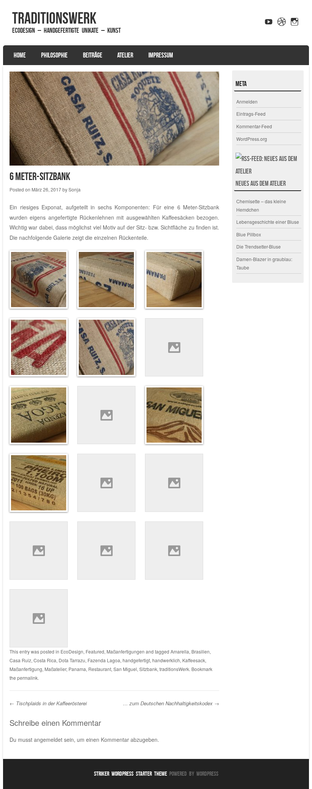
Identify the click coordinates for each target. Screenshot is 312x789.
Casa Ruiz (20, 660)
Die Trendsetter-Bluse (258, 246)
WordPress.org (251, 138)
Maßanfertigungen (126, 651)
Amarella (179, 651)
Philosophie (54, 55)
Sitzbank (148, 669)
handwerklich (166, 660)
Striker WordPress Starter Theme (130, 773)
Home (20, 55)
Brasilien (200, 651)
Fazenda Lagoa (104, 660)
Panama (77, 669)
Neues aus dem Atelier (261, 183)
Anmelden (247, 101)
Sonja (74, 189)
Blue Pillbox (248, 234)
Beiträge (92, 55)
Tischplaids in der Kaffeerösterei (48, 703)
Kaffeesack (193, 660)
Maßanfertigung (26, 669)
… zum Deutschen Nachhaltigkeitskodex (171, 703)
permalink (27, 677)
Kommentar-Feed (254, 126)
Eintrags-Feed (251, 113)
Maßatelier (55, 669)
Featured (95, 651)
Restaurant (99, 669)
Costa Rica (44, 660)
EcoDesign (71, 651)
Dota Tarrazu (72, 660)
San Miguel (125, 669)
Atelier (125, 55)
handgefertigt (136, 660)
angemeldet (48, 739)
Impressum (160, 55)
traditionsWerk (54, 18)
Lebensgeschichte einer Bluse (267, 221)
